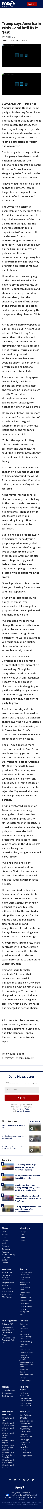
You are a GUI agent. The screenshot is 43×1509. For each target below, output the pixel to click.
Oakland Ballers (26, 1300)
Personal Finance (8, 1390)
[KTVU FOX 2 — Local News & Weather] (9, 4)
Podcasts (5, 1252)
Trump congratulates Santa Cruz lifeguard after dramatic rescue (28, 1209)
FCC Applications (26, 1455)
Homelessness (7, 1327)
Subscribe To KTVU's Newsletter (25, 1444)
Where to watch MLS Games (8, 1466)
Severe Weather (8, 1291)
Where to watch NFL (8, 1419)
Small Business (7, 1396)
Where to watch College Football (8, 1424)
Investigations (9, 1320)
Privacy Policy (24, 1109)
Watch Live (31, 4)
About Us (25, 1411)
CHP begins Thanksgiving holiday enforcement (14, 1137)
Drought (5, 1240)
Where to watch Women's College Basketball (8, 1455)
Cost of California (8, 1330)
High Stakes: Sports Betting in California (26, 1336)
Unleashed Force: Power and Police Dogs (8, 1340)
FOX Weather (7, 1297)
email (10, 1480)
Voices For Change (24, 1371)
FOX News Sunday (6, 1259)
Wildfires (5, 1243)
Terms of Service (23, 1111)
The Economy (7, 1393)
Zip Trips (23, 1231)
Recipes (23, 1240)
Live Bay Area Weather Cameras (7, 1277)
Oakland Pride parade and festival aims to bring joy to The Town (28, 1198)
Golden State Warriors (25, 1283)
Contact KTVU (25, 1424)
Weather (6, 1268)
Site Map (23, 1450)
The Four (23, 1331)
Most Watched (9, 1121)
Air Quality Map (8, 1282)
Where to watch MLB (8, 1429)
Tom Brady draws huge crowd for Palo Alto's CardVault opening (25, 1167)
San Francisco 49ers (25, 1278)
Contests (23, 1237)
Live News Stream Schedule (26, 1435)
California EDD (7, 1324)
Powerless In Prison (7, 1334)
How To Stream (26, 1415)
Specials (24, 1320)
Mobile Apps (24, 1440)
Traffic (22, 1234)
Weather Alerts (7, 1272)
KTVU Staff (24, 1418)
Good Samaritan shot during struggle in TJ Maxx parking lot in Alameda (27, 1187)
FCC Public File (25, 1453)
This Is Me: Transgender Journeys (24, 1357)
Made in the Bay (26, 1341)
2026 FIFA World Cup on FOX (26, 1273)
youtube (15, 1480)
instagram (24, 1480)
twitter (33, 1480)
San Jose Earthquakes (24, 1310)
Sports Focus (25, 1349)
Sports (23, 1268)
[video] (35, 1127)
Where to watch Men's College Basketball (8, 1447)
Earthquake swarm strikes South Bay (14, 1126)
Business (5, 1246)
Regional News (24, 1388)
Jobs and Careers (26, 1421)
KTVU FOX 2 (6, 37)
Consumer (6, 1249)
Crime (4, 1237)
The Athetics (24, 1303)
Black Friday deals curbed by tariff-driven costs (13, 1148)
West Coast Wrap (8, 1255)
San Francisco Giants (25, 1288)
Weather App (7, 1294)
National (5, 1234)
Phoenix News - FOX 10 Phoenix (26, 1399)
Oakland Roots (25, 1298)
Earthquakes (6, 1288)
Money (5, 1386)
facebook (19, 1480)
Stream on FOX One (7, 1413)
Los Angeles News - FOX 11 (25, 1394)
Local (4, 1231)
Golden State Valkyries (25, 1294)
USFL (22, 1314)
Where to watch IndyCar (8, 1441)
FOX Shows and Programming (26, 1427)
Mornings (25, 1228)
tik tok (28, 1480)
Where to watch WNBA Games (8, 1461)
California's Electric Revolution (24, 1326)
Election (5, 1263)
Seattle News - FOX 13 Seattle (25, 1404)
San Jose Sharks (26, 1306)
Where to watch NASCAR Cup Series (8, 1435)
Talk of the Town (26, 1352)
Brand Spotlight (26, 1380)
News (13, 37)
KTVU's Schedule (26, 1432)
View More (35, 1121)
